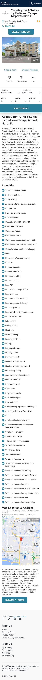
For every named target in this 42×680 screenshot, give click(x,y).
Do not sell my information (13, 637)
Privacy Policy (8, 635)
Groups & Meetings (30, 70)
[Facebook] (3, 619)
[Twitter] (9, 619)
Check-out (26, 90)
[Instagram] (14, 619)
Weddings (6, 653)
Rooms (3, 98)
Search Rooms (21, 108)
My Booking (7, 647)
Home (4, 629)
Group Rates (7, 650)
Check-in (4, 90)
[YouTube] (20, 619)
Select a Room (21, 32)
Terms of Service (9, 632)
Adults (17, 98)
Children (32, 98)
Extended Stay (8, 655)
